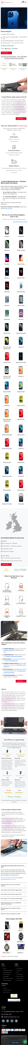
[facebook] (3, 1021)
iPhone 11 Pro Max (21, 333)
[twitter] (7, 1021)
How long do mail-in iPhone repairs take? (11, 890)
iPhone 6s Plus (21, 292)
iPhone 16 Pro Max (7, 504)
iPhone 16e (21, 504)
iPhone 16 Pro (21, 490)
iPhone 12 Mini (21, 392)
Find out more (8, 208)
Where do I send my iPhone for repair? (11, 913)
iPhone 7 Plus (21, 278)
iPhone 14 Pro (21, 419)
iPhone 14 (7, 405)
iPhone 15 (21, 448)
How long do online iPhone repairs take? (11, 894)
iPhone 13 (21, 376)
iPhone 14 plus (21, 405)
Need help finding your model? (20, 221)
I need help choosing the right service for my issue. (12, 866)
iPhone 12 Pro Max (21, 362)
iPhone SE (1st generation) (7, 377)
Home (4, 956)
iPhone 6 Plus (21, 305)
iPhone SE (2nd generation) (7, 347)
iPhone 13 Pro (21, 435)
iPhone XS (7, 250)
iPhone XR (21, 236)
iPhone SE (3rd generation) (7, 420)
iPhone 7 (7, 278)
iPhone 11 (21, 319)
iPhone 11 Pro (7, 333)
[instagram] (12, 1021)
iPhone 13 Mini (7, 392)
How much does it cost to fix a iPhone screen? (10, 885)
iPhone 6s (7, 292)
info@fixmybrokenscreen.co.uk (11, 1017)
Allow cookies (15, 1042)
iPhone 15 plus (7, 462)
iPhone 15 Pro (21, 462)
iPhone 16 (21, 476)
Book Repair (6, 52)
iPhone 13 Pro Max (7, 448)
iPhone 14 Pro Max (7, 435)
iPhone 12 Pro (7, 362)
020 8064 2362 (7, 1014)
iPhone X (7, 236)
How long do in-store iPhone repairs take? (11, 898)
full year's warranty (8, 650)
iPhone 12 (21, 347)
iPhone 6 (7, 305)
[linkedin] (16, 1021)
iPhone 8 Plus (21, 264)
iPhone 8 (7, 264)
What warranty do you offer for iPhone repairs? (11, 909)
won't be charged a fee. (12, 660)
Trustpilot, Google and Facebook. (13, 656)
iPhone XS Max (21, 250)
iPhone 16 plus (7, 490)
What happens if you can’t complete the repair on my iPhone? (11, 903)
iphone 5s (7, 319)
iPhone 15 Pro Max (7, 476)
